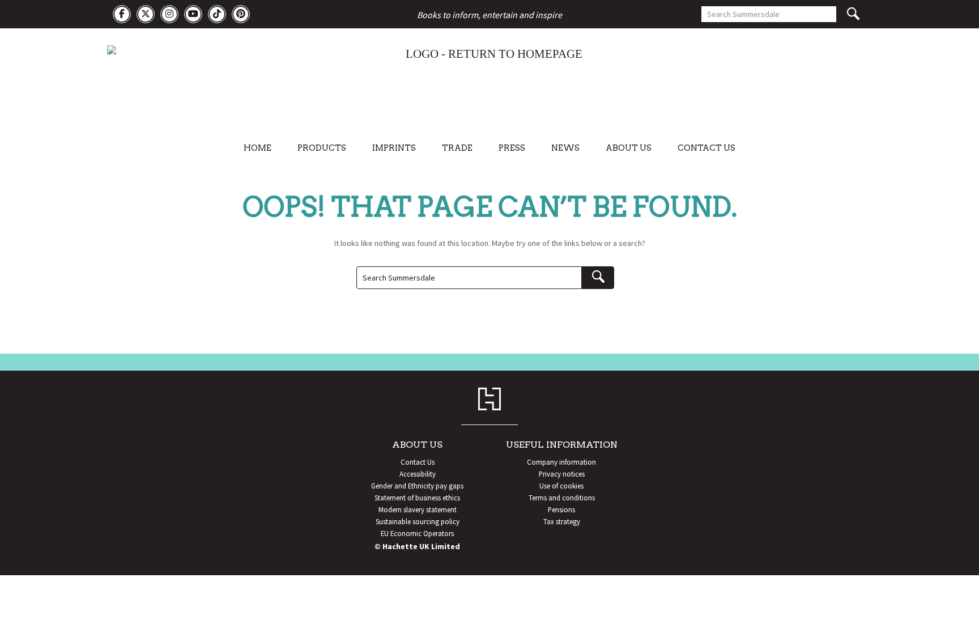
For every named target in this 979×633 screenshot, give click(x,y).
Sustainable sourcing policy (417, 521)
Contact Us (706, 148)
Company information (561, 461)
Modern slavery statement (417, 509)
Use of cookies (561, 485)
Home (257, 148)
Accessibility (417, 473)
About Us (629, 148)
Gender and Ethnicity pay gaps (417, 485)
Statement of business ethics (417, 497)
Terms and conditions (562, 497)
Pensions (561, 509)
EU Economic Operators (417, 533)
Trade (457, 148)
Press (512, 148)
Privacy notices (562, 473)
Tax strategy (561, 521)
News (565, 148)
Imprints (394, 148)
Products (321, 148)
